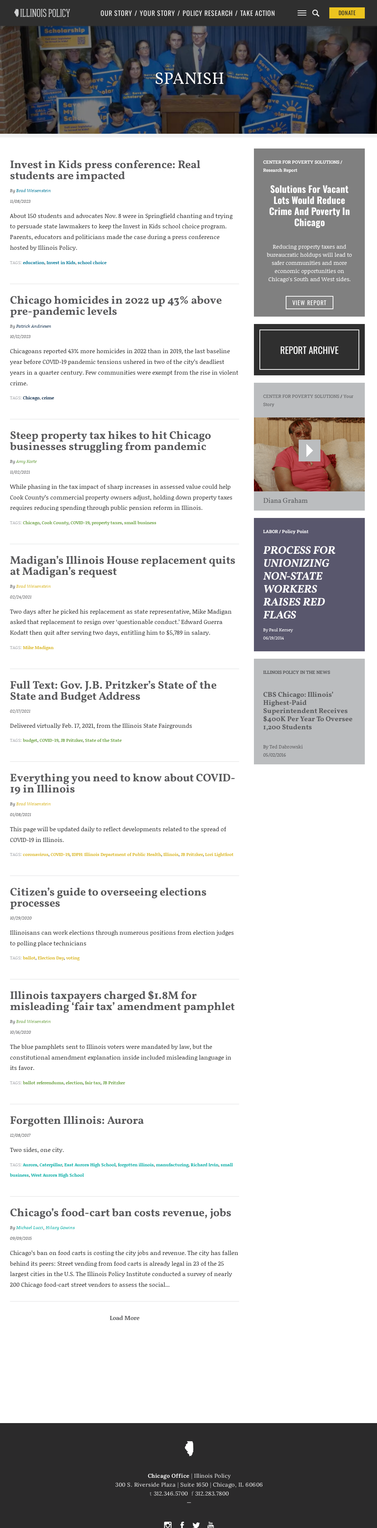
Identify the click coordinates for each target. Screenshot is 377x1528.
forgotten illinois (136, 1165)
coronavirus (35, 854)
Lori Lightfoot (219, 854)
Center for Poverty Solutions (301, 162)
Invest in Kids (61, 262)
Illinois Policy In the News (296, 672)
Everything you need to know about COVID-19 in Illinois (122, 784)
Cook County (55, 522)
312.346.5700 (171, 1493)
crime (48, 398)
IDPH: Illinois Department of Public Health (116, 854)
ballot (29, 958)
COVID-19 (80, 522)
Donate (347, 12)
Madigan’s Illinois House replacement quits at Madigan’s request (122, 566)
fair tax (93, 1083)
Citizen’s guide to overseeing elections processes (108, 898)
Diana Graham (285, 501)
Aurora (30, 1165)
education (33, 262)
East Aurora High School (90, 1165)
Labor (270, 531)
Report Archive (309, 350)
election (74, 1083)
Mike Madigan (38, 647)
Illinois (171, 854)
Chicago (31, 398)
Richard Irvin (204, 1165)
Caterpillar (51, 1165)
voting (72, 958)
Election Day (51, 958)
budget (30, 740)
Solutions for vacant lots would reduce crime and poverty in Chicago (309, 205)
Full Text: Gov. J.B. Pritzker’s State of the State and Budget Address (113, 691)
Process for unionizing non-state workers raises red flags (299, 583)
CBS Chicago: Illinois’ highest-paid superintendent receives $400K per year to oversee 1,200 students (308, 711)
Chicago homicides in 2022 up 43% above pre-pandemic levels (116, 306)
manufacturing (172, 1165)
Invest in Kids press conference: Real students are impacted (105, 170)
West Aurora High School (57, 1175)
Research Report (280, 170)
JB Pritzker (72, 740)
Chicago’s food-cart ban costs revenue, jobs (120, 1213)
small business (140, 522)
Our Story (116, 13)
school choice (92, 262)
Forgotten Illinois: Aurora (77, 1121)
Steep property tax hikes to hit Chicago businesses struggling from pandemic (110, 441)
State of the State (103, 740)
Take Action (257, 13)
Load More (124, 1317)
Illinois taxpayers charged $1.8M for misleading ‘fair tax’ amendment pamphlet (122, 1001)
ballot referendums (43, 1083)
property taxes (107, 522)
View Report (309, 302)
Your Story (157, 13)
